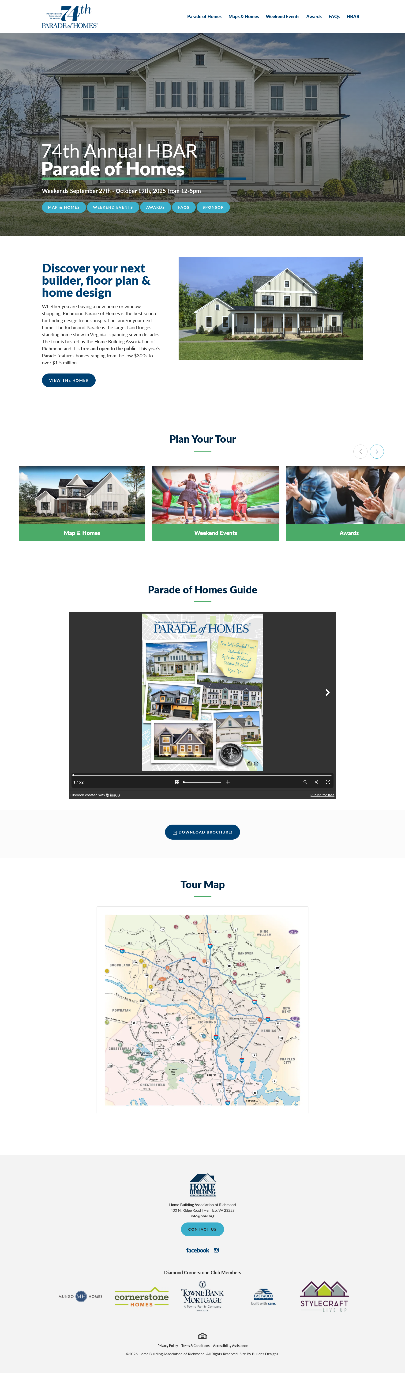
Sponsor (213, 207)
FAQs (334, 16)
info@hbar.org (202, 1215)
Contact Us (202, 1229)
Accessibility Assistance (230, 1345)
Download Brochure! (206, 832)
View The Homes (68, 380)
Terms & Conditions (195, 1345)
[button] (360, 452)
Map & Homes (64, 207)
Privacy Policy (168, 1345)
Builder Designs (265, 1353)
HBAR (353, 16)
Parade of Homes (204, 16)
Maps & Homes (244, 16)
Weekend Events (282, 16)
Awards (314, 16)
